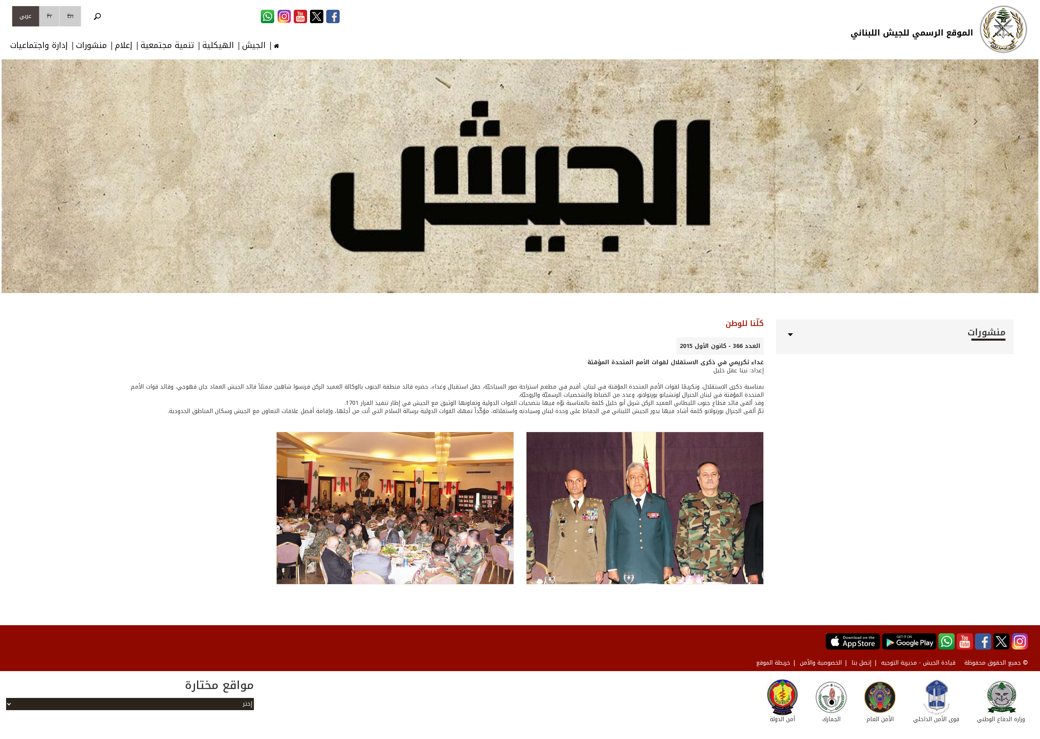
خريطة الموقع (773, 662)
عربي (26, 16)
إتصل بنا (861, 662)
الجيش (254, 45)
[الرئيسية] (1003, 29)
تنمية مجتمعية (167, 45)
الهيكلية (218, 45)
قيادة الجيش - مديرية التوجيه (918, 662)
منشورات (91, 45)
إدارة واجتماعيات (39, 45)
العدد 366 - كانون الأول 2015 (720, 346)
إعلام (123, 45)
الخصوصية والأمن (821, 662)
